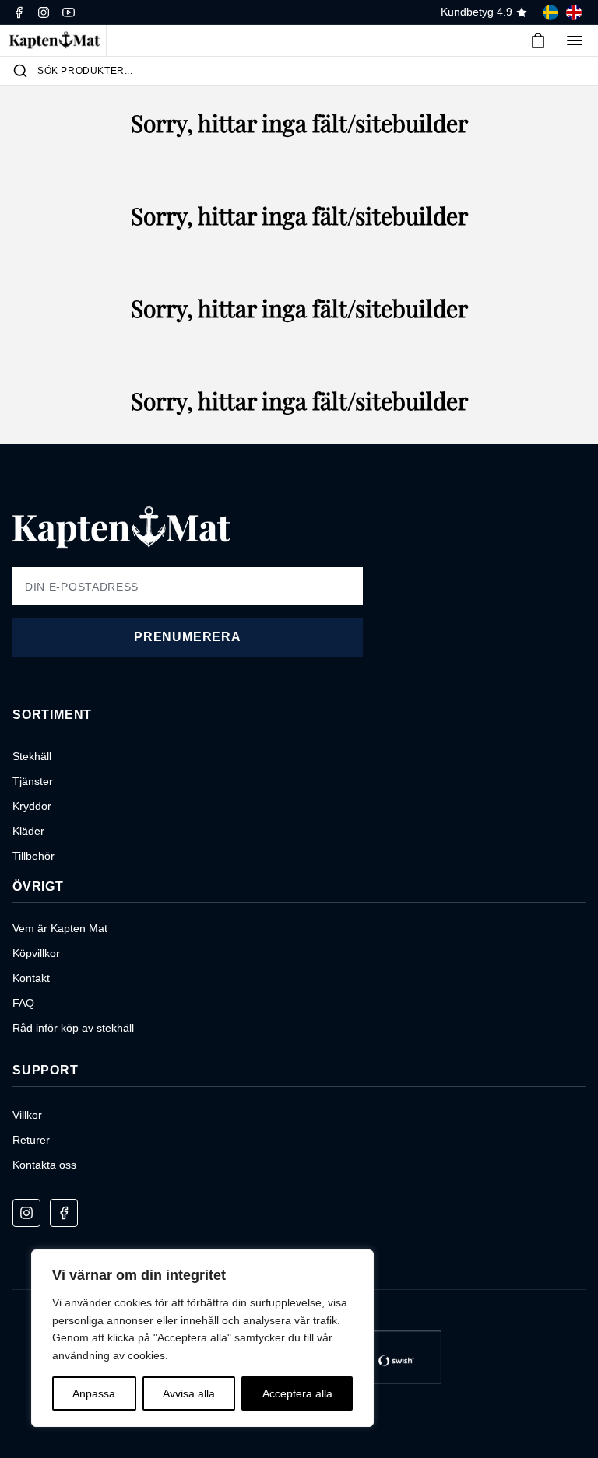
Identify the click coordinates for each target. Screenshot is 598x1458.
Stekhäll (31, 756)
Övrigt (38, 886)
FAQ (23, 1003)
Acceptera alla (297, 1393)
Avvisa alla (189, 1393)
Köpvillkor (36, 953)
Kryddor (31, 806)
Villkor (27, 1115)
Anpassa (93, 1393)
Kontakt (31, 978)
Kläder (28, 831)
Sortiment (52, 714)
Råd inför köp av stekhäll (73, 1028)
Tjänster (32, 781)
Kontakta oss (44, 1164)
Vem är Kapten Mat (59, 928)
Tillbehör (33, 856)
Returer (31, 1140)
